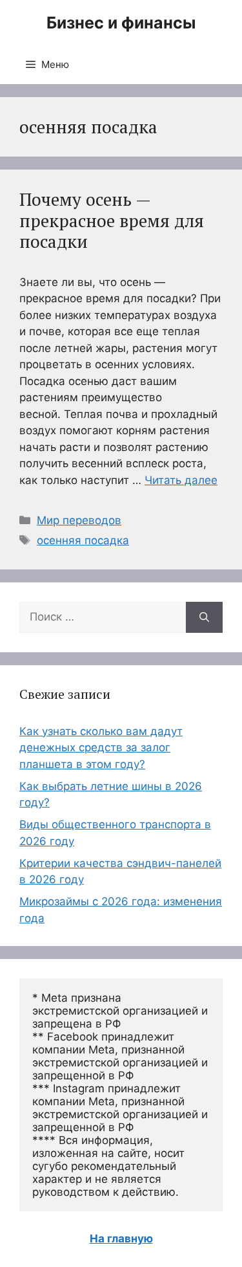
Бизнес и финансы (121, 22)
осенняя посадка (83, 540)
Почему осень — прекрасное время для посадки (111, 220)
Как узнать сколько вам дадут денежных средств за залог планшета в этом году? (101, 748)
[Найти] (204, 617)
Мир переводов (79, 520)
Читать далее (181, 480)
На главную (121, 1238)
